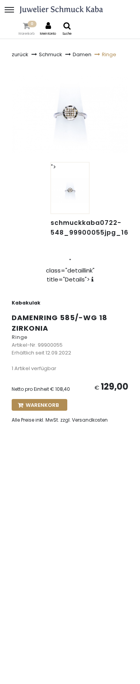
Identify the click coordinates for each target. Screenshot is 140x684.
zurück (20, 54)
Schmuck (50, 54)
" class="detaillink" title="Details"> (70, 270)
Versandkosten (90, 420)
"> (53, 167)
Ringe (109, 54)
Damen (82, 54)
